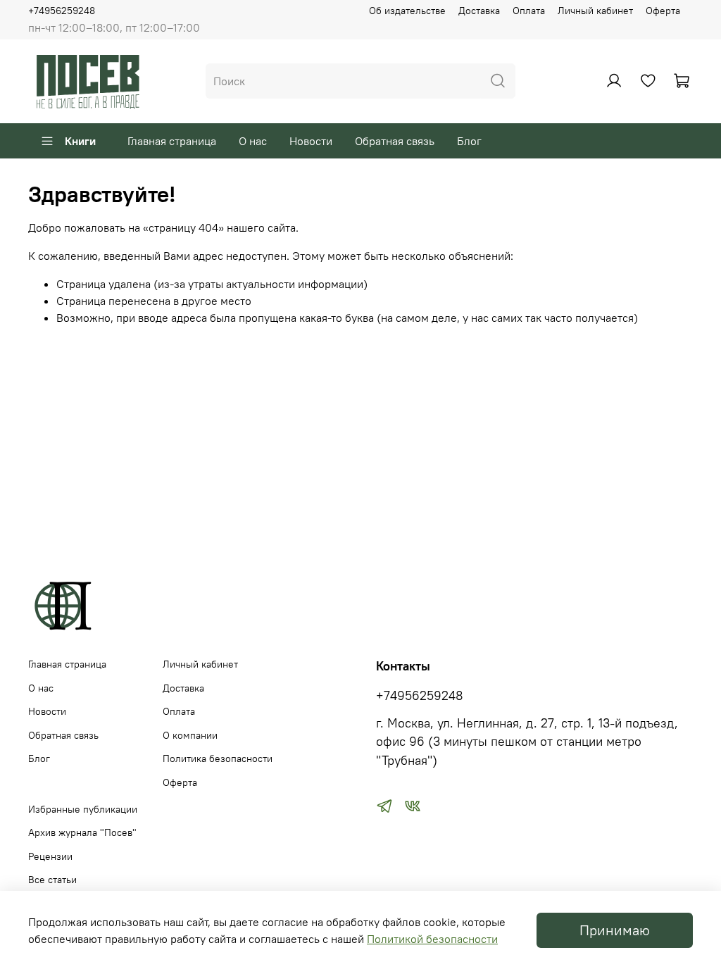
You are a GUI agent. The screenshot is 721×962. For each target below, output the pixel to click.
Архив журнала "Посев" (82, 832)
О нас (253, 141)
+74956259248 (61, 10)
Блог (469, 141)
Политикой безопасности (432, 939)
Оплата (529, 10)
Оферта (663, 10)
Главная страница (171, 141)
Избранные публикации (82, 809)
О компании (190, 735)
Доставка (479, 10)
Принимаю (614, 930)
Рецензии (50, 856)
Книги (80, 141)
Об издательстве (407, 10)
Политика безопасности (217, 758)
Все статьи (52, 879)
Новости (310, 141)
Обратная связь (394, 141)
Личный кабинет (595, 10)
